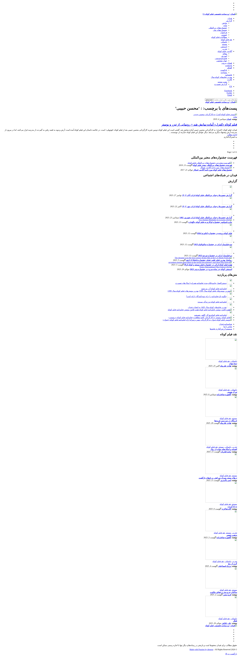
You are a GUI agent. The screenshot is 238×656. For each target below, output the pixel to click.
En (204, 14)
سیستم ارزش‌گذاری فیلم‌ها (221, 329)
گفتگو (229, 68)
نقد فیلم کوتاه (226, 40)
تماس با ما (227, 326)
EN (230, 86)
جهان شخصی (221, 61)
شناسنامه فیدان (225, 324)
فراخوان (223, 32)
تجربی (224, 49)
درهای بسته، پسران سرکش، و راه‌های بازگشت (218, 478)
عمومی (224, 35)
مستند (224, 44)
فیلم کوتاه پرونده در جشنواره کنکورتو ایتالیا (214, 233)
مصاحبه (224, 72)
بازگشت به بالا (231, 654)
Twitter (229, 93)
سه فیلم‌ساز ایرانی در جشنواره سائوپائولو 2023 (213, 244)
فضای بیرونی (226, 63)
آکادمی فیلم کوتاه (225, 51)
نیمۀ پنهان (233, 363)
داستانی (224, 42)
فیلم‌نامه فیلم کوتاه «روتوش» (180, 317)
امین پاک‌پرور (225, 480)
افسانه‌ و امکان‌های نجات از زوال (223, 449)
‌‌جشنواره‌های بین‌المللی (218, 28)
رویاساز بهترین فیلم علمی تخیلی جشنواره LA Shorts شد (209, 260)
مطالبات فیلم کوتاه (219, 37)
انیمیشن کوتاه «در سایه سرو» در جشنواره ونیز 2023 (211, 269)
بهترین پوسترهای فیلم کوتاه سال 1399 (183, 291)
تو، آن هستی (232, 392)
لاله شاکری (226, 509)
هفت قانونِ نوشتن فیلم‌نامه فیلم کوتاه (183, 310)
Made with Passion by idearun (201, 649)
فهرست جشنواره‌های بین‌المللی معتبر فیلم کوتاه (212, 165)
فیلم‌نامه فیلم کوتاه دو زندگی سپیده (212, 302)
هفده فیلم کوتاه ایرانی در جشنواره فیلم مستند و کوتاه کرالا (208, 265)
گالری (229, 79)
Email (229, 95)
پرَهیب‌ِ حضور (231, 535)
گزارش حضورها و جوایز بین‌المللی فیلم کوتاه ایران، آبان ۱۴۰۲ (207, 195)
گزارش (229, 21)
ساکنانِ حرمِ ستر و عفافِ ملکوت (223, 592)
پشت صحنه (222, 82)
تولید (225, 25)
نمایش (224, 23)
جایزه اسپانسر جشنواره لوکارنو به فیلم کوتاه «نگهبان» (210, 222)
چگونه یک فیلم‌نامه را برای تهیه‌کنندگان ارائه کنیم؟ (206, 296)
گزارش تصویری (220, 84)
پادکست (223, 70)
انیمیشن (224, 47)
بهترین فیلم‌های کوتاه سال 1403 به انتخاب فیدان (207, 307)
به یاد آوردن (232, 506)
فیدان (229, 18)
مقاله (225, 54)
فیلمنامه (228, 75)
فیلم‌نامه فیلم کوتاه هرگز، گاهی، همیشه (210, 315)
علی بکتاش (226, 623)
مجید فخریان (226, 452)
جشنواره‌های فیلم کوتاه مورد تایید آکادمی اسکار (212, 170)
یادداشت (228, 65)
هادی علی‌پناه (225, 366)
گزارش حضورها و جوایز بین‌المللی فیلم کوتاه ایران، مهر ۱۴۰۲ (207, 206)
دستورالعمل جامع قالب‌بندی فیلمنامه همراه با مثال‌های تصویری (201, 283)
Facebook (228, 91)
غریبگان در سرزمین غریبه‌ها (225, 421)
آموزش (224, 56)
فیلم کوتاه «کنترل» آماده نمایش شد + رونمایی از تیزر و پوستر (199, 124)
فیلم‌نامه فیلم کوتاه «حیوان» (174, 320)
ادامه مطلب (232, 135)
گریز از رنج (232, 564)
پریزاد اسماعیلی (224, 566)
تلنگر (235, 621)
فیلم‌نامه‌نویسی (221, 58)
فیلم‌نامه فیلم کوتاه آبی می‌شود (214, 289)
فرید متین (227, 595)
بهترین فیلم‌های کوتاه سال (221, 77)
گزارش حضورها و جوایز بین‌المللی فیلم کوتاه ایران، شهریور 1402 (205, 218)
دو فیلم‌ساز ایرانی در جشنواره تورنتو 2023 (215, 256)
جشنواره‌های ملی (220, 30)
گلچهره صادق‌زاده (224, 394)
